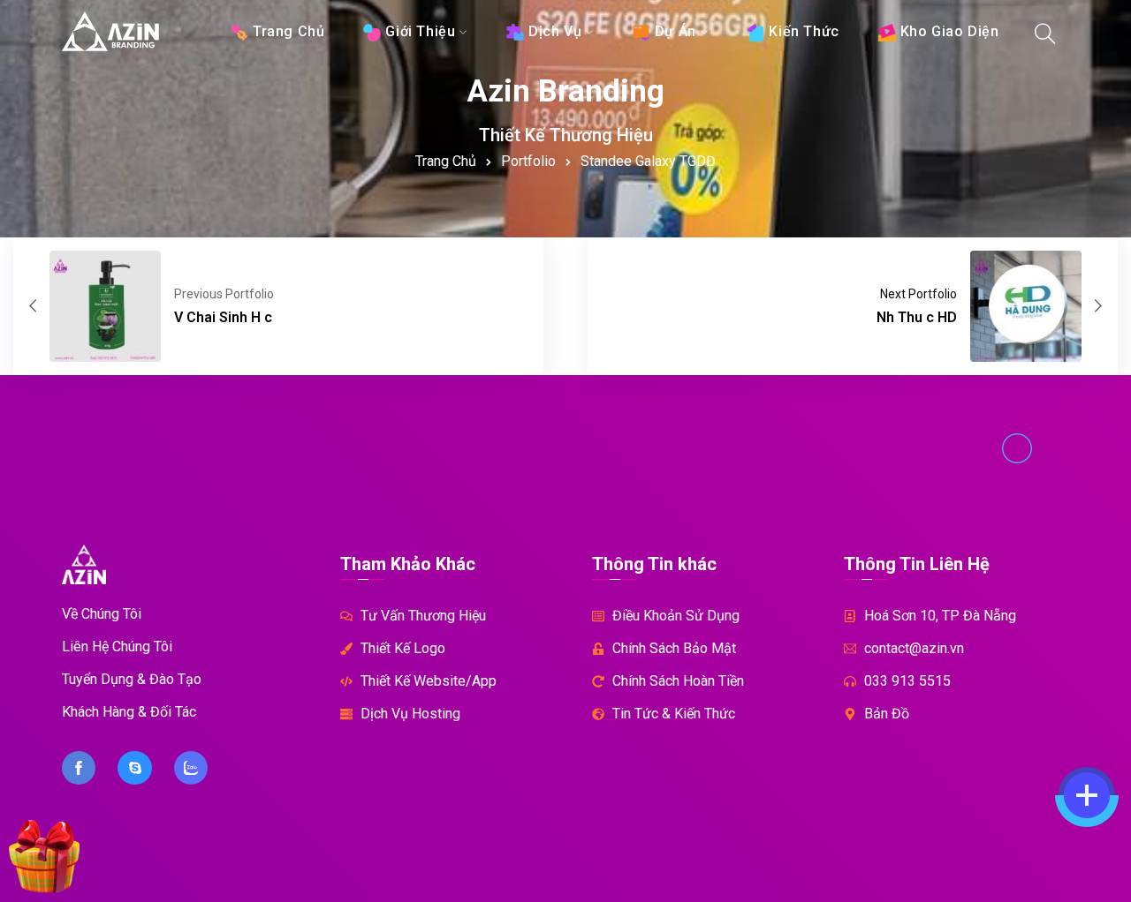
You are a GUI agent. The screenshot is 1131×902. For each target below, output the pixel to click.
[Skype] (134, 768)
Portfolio (528, 161)
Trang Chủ (445, 161)
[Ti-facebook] (78, 768)
